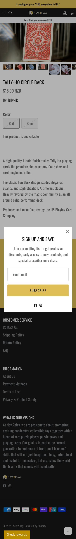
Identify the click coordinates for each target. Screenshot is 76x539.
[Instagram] (40, 305)
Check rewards (16, 535)
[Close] (68, 231)
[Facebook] (35, 305)
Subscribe (38, 290)
